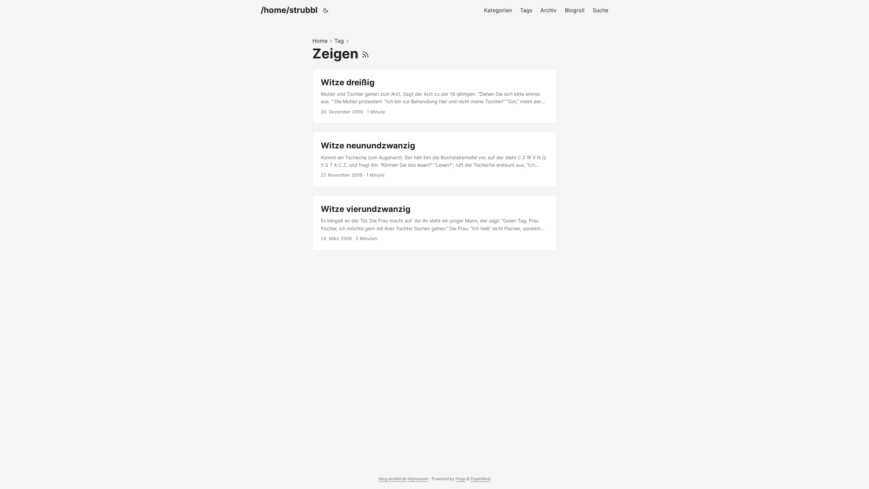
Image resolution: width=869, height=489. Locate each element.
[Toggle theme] (326, 10)
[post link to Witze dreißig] (434, 96)
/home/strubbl (289, 10)
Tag (339, 40)
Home (320, 40)
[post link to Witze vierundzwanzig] (434, 223)
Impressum (418, 478)
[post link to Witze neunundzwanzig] (434, 159)
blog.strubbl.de (393, 478)
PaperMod (480, 478)
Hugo (461, 478)
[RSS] (365, 53)
